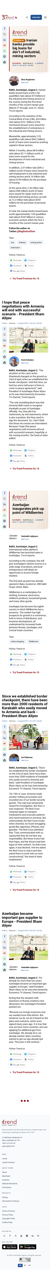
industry (22, 242)
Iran (12, 242)
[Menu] (45, 17)
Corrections (6, 1187)
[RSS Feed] (38, 1236)
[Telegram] (27, 1236)
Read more (25, 82)
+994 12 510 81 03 (8, 1143)
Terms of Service (8, 1211)
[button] (4, 28)
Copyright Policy (8, 1218)
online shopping (17, 641)
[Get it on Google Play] (27, 1246)
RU (30, 1265)
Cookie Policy (7, 1222)
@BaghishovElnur (26, 231)
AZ (25, 1265)
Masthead (6, 1176)
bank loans (15, 248)
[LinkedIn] (32, 1236)
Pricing (5, 1197)
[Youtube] (21, 1236)
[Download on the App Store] (9, 1246)
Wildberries (33, 641)
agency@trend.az (8, 1146)
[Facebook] (10, 1236)
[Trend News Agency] (9, 1122)
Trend (12, 110)
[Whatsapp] (4, 1236)
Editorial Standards (9, 1184)
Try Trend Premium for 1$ (25, 278)
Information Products (10, 1201)
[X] (15, 1236)
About (4, 1172)
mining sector (36, 242)
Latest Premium (8, 1162)
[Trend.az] (9, 17)
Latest (4, 1159)
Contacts (5, 1180)
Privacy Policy (7, 1215)
